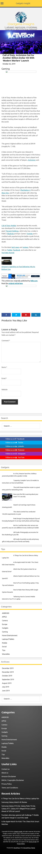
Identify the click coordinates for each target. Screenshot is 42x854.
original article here (15, 283)
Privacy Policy (7, 784)
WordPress (17, 847)
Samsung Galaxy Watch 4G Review (14, 802)
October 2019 (7, 676)
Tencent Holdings (12, 231)
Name (4, 367)
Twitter (9, 250)
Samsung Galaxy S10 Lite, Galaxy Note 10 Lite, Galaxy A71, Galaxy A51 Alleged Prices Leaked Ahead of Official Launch (18, 808)
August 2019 (6, 683)
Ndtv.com (34, 281)
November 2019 (8, 672)
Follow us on (15, 439)
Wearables (6, 654)
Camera (5, 620)
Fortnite (30, 234)
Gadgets (5, 628)
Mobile (4, 643)
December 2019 (7, 668)
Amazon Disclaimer (9, 776)
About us (5, 773)
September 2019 (8, 679)
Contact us (6, 769)
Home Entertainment (9, 635)
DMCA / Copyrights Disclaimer (13, 780)
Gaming (6, 68)
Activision (32, 160)
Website (4, 389)
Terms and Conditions (10, 788)
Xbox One (5, 193)
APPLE (4, 617)
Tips (3, 650)
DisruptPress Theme (29, 847)
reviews (25, 247)
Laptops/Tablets (8, 639)
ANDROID (5, 613)
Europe (4, 624)
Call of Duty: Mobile (9, 226)
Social (4, 646)
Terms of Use (32, 841)
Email (4, 378)
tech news (15, 247)
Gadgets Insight (23, 3)
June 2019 (6, 691)
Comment (6, 340)
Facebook (16, 250)
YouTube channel (8, 253)
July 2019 (5, 687)
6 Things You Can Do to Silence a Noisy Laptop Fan (20, 798)
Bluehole (10, 234)
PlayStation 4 (25, 190)
